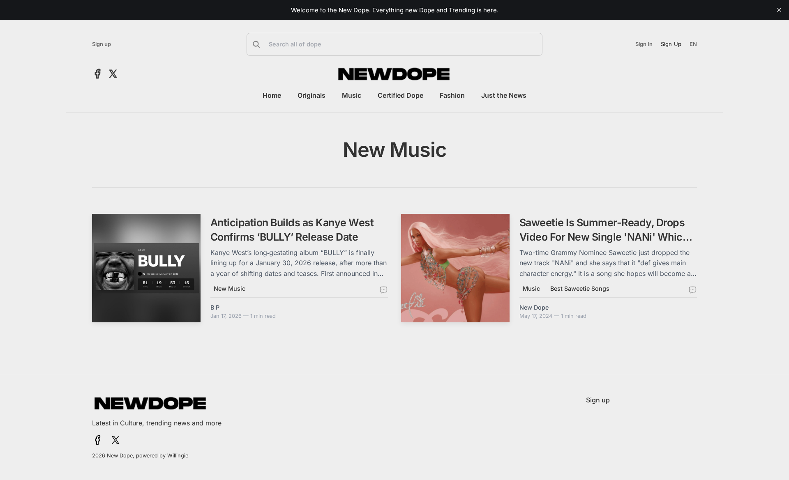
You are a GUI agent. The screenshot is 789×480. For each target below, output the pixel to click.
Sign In (644, 44)
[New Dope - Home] (394, 74)
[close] (779, 9)
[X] (113, 74)
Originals (311, 95)
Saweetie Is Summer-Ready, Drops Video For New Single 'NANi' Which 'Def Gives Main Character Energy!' (604, 236)
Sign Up (671, 44)
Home (272, 95)
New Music (229, 288)
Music (351, 95)
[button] (394, 44)
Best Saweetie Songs (579, 288)
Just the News (503, 95)
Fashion (452, 95)
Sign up (101, 44)
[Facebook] (97, 74)
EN (693, 44)
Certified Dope (400, 95)
